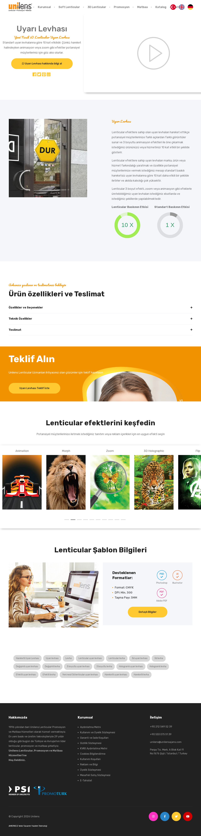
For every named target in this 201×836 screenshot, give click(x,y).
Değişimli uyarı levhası (27, 666)
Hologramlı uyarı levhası (131, 666)
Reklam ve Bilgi (89, 764)
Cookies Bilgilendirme (92, 753)
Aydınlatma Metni (90, 727)
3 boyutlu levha (104, 666)
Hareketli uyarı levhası (116, 674)
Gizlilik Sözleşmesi (90, 743)
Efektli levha (49, 674)
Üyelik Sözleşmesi (90, 769)
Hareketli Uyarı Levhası (27, 658)
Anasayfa (23, 7)
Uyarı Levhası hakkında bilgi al (43, 63)
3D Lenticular (97, 7)
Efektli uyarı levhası (26, 674)
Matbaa (142, 7)
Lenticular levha (117, 658)
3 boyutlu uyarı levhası (78, 666)
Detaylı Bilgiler (148, 611)
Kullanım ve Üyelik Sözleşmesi (97, 732)
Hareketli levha (141, 674)
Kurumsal (44, 7)
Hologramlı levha (158, 666)
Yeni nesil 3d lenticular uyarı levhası (80, 674)
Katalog (160, 7)
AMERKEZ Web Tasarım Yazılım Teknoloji (28, 826)
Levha (68, 658)
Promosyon (122, 7)
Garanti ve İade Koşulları (94, 737)
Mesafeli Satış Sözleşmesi (95, 775)
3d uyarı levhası (139, 658)
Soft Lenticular (69, 7)
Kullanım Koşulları (90, 759)
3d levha (158, 658)
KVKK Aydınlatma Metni (93, 748)
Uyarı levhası (52, 658)
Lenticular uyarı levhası (90, 658)
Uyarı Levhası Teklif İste (34, 388)
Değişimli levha (52, 666)
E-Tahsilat (86, 780)
